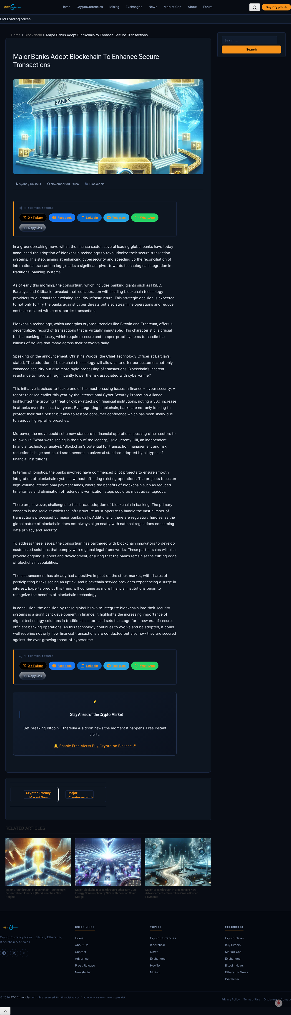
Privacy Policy (230, 999)
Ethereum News (236, 972)
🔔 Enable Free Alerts (73, 745)
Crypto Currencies (163, 938)
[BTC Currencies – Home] (12, 7)
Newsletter (83, 972)
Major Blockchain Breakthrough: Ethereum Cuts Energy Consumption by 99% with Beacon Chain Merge (106, 893)
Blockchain (33, 35)
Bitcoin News (234, 965)
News (153, 7)
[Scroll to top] (5, 1011)
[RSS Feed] (24, 953)
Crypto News (234, 938)
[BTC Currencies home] (33, 927)
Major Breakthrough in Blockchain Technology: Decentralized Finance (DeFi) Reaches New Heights (35, 893)
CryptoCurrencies (90, 7)
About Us (81, 945)
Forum (207, 7)
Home (66, 7)
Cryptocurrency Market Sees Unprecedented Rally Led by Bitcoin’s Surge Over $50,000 (38, 795)
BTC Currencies (20, 997)
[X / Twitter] (14, 953)
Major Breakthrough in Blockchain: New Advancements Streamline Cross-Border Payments (171, 893)
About (192, 7)
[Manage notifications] (278, 1003)
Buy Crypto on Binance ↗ (114, 745)
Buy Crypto (276, 7)
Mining (114, 7)
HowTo (155, 965)
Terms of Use (251, 999)
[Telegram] (4, 953)
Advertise (82, 958)
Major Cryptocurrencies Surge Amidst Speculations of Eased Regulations (81, 795)
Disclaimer (232, 979)
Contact (80, 952)
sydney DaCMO (30, 184)
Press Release (85, 965)
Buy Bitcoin (233, 945)
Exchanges (134, 7)
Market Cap (172, 7)
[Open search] (254, 7)
